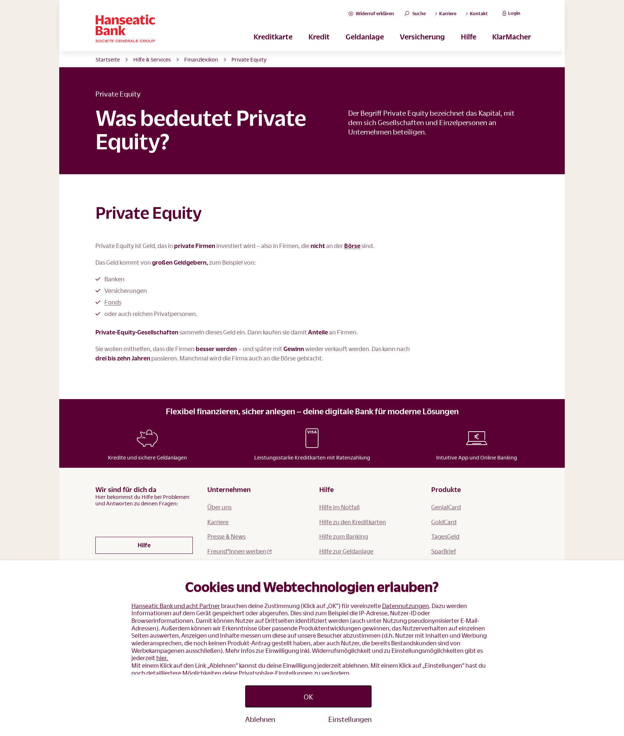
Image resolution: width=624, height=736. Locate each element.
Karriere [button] (447, 13)
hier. (162, 657)
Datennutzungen (405, 605)
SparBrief (443, 551)
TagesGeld (445, 536)
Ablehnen (260, 719)
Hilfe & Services (152, 59)
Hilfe (468, 36)
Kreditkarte (273, 36)
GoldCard (443, 521)
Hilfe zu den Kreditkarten (352, 521)
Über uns (219, 507)
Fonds (112, 302)
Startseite (108, 59)
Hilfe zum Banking (343, 536)
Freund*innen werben (236, 551)
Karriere (218, 521)
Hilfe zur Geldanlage (346, 551)
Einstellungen (350, 719)
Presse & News (226, 536)
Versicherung (422, 36)
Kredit (319, 36)
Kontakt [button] (478, 13)
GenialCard (446, 507)
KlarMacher (511, 36)
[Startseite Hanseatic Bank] (221, 28)
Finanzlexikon (201, 59)
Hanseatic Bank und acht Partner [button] (175, 605)
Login (514, 13)
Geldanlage (365, 36)
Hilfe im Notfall (339, 507)
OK (308, 697)
